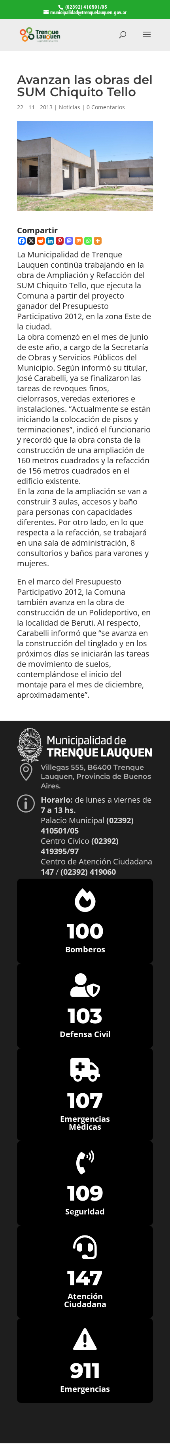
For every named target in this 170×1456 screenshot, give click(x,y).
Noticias (69, 107)
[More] (98, 241)
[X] (31, 241)
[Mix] (79, 241)
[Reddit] (41, 241)
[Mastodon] (69, 241)
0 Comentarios (106, 107)
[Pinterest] (60, 241)
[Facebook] (22, 241)
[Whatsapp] (88, 241)
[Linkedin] (50, 241)
